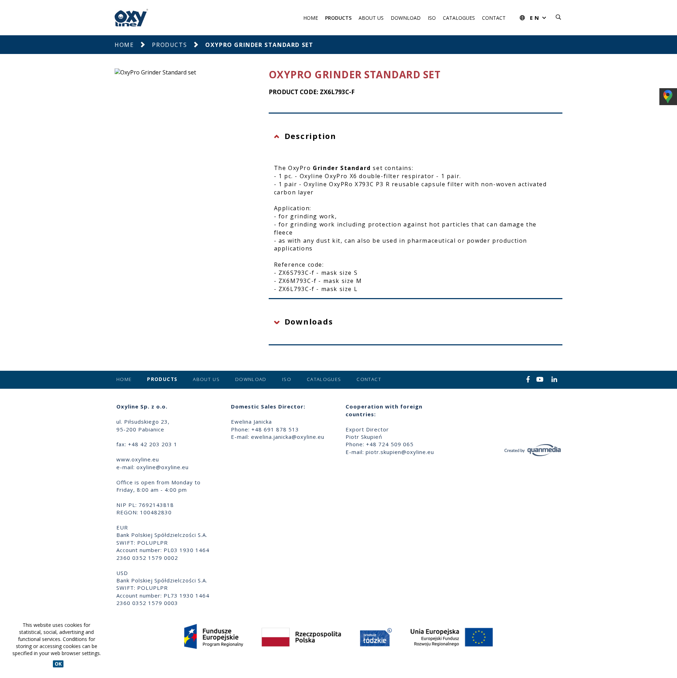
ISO (432, 17)
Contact (494, 17)
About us (371, 17)
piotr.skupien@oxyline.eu (400, 451)
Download (406, 17)
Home (310, 17)
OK (58, 663)
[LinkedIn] (554, 380)
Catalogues (459, 17)
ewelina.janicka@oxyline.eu (287, 436)
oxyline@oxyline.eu (162, 467)
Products (338, 17)
